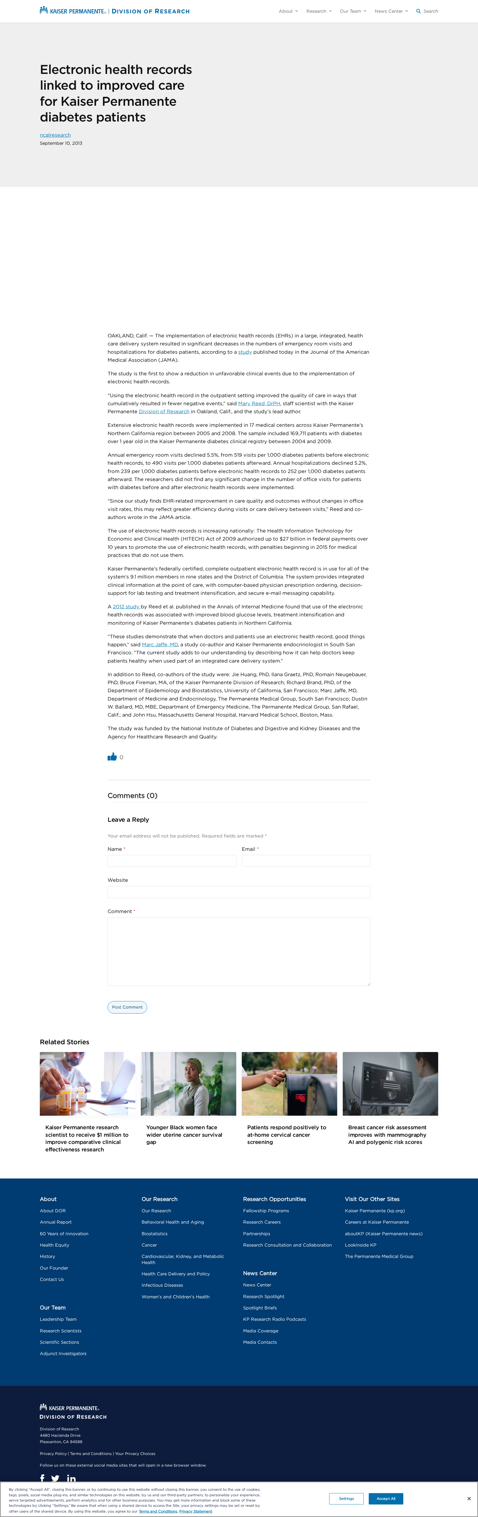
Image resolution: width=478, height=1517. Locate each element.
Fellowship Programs (266, 1211)
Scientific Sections (59, 1342)
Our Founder (54, 1268)
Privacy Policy (53, 1454)
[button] (427, 13)
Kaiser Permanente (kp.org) (375, 1211)
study (245, 352)
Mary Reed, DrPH (259, 403)
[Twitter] (55, 1478)
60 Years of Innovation (64, 1234)
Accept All (386, 1499)
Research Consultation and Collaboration (287, 1245)
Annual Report (56, 1222)
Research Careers (262, 1222)
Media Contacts (260, 1342)
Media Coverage (260, 1331)
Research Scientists (61, 1331)
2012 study (127, 606)
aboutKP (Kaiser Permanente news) (384, 1234)
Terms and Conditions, (158, 1511)
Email (250, 849)
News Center (257, 1285)
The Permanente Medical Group (379, 1256)
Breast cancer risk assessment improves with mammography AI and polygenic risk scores (387, 1135)
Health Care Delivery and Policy (176, 1274)
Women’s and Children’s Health (176, 1297)
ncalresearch (55, 135)
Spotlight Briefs (260, 1308)
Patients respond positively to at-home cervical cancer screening (286, 1135)
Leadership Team (58, 1319)
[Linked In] (71, 1478)
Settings (346, 1499)
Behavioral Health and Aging (173, 1222)
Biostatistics (155, 1234)
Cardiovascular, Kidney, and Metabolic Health (183, 1259)
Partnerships (256, 1234)
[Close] (469, 1499)
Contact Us (52, 1279)
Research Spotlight (263, 1296)
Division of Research (164, 411)
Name (117, 849)
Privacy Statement (195, 1511)
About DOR (53, 1211)
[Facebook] (42, 1478)
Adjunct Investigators (63, 1353)
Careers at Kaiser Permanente (377, 1222)
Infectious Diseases (162, 1285)
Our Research (156, 1211)
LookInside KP (360, 1245)
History (47, 1256)
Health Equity (54, 1245)
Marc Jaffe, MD (160, 644)
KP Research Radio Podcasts (274, 1319)
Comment (122, 911)
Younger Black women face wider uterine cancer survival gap (184, 1135)
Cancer (149, 1245)
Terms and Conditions (91, 1454)
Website (118, 880)
